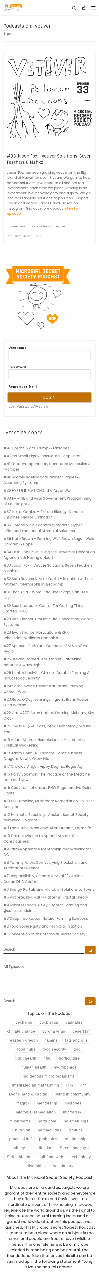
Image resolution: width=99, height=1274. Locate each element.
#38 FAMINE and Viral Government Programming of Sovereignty (47, 501)
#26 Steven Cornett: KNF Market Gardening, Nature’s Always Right (42, 662)
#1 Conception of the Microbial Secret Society (44, 934)
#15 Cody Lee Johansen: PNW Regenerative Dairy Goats (47, 790)
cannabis (74, 1022)
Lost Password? (22, 406)
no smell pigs (76, 1121)
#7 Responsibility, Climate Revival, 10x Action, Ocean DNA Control (43, 878)
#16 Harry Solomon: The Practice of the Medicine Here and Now (46, 777)
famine (51, 1040)
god (77, 1049)
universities (35, 1166)
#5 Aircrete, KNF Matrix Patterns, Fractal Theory (45, 897)
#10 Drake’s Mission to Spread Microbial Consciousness (38, 838)
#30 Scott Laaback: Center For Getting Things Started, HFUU (44, 608)
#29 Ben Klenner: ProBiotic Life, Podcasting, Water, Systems (48, 622)
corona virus (53, 1031)
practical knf (20, 1139)
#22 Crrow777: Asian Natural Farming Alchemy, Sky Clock (48, 715)
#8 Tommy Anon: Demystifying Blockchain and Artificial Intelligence (45, 865)
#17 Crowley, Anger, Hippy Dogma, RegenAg (42, 766)
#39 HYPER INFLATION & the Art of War (37, 490)
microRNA (72, 1112)
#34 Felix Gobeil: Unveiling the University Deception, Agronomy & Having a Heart (49, 555)
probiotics (48, 1139)
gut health (27, 1058)
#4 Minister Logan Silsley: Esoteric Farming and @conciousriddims (45, 908)
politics (76, 1130)
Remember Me (21, 386)
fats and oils (76, 1040)
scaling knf (42, 1148)
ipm (69, 1085)
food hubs (26, 1049)
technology (81, 1157)
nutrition (22, 1130)
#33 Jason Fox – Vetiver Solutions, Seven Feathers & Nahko (48, 568)
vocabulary (63, 1166)
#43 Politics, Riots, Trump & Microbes (36, 448)
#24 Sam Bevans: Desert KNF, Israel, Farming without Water (43, 689)
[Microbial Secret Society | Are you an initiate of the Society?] (13, 7)
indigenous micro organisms (49, 1076)
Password (17, 367)
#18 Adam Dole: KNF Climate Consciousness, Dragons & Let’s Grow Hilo (43, 756)
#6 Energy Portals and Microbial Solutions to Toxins (48, 889)
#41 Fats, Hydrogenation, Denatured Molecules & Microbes (47, 466)
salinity (18, 1148)
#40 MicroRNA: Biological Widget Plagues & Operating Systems (41, 480)
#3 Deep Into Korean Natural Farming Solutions (45, 918)
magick (22, 1103)
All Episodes (14, 966)
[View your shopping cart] (84, 7)
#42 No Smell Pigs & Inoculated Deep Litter (42, 456)
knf (83, 1085)
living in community (72, 1094)
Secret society (73, 1148)
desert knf (82, 1031)
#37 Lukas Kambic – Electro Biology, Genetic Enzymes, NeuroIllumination (43, 514)
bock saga (48, 1022)
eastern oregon (24, 1040)
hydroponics (65, 1067)
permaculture (50, 1130)
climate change (21, 1031)
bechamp (23, 1022)
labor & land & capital (27, 1094)
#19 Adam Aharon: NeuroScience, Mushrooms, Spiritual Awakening (44, 742)
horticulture (69, 1058)
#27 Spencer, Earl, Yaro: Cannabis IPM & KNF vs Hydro (45, 648)
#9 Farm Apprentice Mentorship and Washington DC (47, 852)
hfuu (48, 1058)
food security (54, 1049)
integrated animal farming (35, 1085)
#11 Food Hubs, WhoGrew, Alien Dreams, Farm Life (47, 828)
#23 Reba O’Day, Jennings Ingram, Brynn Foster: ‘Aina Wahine (46, 702)
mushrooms (20, 1121)
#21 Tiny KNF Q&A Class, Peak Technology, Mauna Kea (47, 729)
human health (34, 1067)
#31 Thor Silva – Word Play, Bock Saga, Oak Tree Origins (45, 595)
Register (43, 406)
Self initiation (19, 1157)
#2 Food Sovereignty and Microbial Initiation (42, 926)
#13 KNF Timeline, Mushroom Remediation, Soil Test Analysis (48, 804)
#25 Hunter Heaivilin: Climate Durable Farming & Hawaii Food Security (46, 675)
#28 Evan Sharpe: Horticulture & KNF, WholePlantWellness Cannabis (36, 635)
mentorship (47, 1103)
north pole (47, 1121)
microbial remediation (36, 1112)
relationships (77, 1139)
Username (17, 347)
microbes (73, 1103)
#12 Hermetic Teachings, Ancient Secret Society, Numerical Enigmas (46, 817)
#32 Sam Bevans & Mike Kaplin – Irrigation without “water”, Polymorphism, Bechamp (48, 581)
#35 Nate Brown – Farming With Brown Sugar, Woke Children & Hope (49, 541)
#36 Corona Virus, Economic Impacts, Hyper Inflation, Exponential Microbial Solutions (42, 528)
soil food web (51, 1157)
